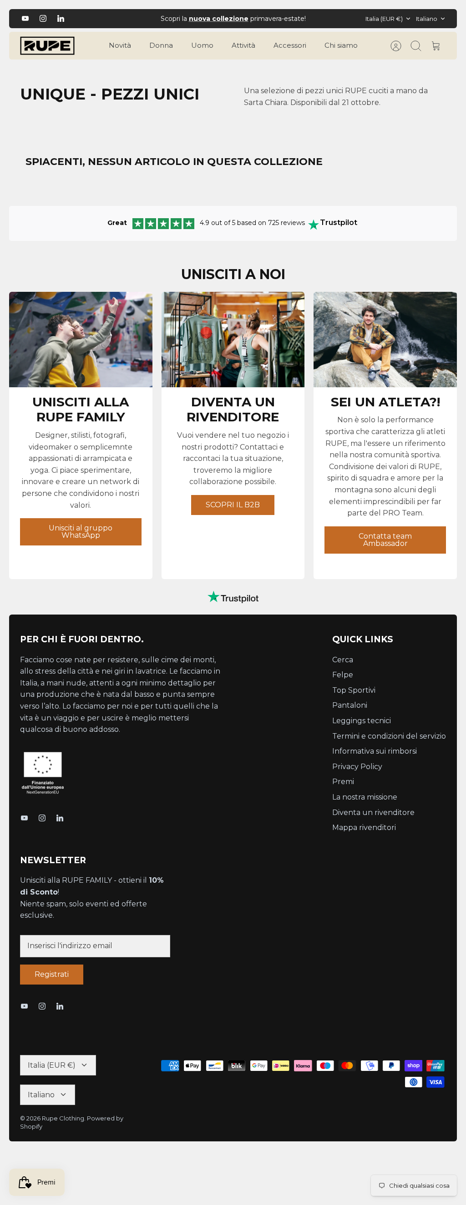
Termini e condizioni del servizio (389, 736)
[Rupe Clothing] (47, 45)
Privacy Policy (357, 766)
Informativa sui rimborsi (374, 751)
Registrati (52, 974)
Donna (161, 45)
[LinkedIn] (61, 18)
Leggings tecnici (361, 720)
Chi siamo (341, 45)
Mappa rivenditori (364, 827)
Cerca (342, 659)
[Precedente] (133, 18)
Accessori (290, 45)
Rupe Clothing (63, 1118)
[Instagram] (43, 18)
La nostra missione (364, 797)
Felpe (342, 674)
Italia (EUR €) (384, 18)
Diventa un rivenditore (373, 812)
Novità (120, 45)
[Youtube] (25, 18)
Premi (343, 781)
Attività (243, 45)
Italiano (426, 18)
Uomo (202, 45)
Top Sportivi (353, 690)
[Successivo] (332, 18)
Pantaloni (349, 705)
